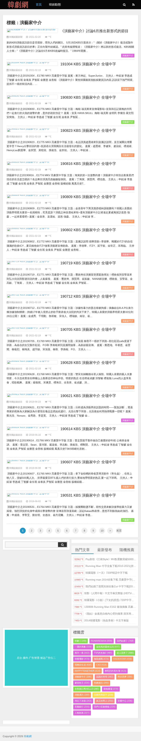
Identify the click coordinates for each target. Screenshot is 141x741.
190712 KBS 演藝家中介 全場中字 (88, 296)
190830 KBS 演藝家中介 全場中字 (88, 97)
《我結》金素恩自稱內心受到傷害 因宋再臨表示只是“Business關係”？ (105, 613)
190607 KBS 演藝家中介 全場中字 (88, 462)
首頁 (39, 4)
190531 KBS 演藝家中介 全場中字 (88, 495)
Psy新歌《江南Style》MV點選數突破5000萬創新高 (105, 559)
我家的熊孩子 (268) (103, 695)
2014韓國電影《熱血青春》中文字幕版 (101, 620)
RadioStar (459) (122, 659)
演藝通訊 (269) (82, 695)
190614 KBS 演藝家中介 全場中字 (88, 429)
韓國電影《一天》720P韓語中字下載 (101, 572)
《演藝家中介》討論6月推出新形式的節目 (94, 31)
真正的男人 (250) (104, 701)
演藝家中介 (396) (83, 676)
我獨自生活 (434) (83, 665)
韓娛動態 (55, 4)
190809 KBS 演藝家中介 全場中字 (88, 197)
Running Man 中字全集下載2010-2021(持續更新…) (105, 565)
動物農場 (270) (111, 689)
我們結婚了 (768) (125, 641)
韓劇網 (16, 4)
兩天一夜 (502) (82, 653)
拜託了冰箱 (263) (83, 701)
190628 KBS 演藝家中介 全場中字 (88, 363)
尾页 (119, 530)
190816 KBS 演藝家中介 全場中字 (88, 164)
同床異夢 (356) (125, 676)
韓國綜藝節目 (15, 70)
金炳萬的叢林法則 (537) (108, 646)
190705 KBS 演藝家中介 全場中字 (88, 329)
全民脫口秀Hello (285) (87, 689)
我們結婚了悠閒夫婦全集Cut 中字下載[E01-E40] (105, 586)
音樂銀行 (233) (82, 706)
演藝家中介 (127, 55)
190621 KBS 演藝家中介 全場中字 (88, 396)
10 (102, 530)
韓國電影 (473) (82, 659)
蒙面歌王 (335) (82, 683)
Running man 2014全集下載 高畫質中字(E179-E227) (105, 579)
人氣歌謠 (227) (82, 713)
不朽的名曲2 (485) (103, 653)
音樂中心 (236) (125, 701)
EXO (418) (101, 665)
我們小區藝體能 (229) (104, 706)
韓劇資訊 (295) (101, 683)
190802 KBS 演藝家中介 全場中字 (88, 230)
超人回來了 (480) (125, 653)
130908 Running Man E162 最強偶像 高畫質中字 (105, 606)
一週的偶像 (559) (83, 646)
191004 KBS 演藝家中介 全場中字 (88, 64)
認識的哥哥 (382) (104, 676)
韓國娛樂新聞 (15, 37)
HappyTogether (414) (87, 671)
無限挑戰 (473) (101, 659)
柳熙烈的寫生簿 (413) (115, 671)
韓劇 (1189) (80, 641)
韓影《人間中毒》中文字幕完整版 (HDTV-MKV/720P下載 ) (105, 593)
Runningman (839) (101, 641)
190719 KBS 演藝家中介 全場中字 (88, 263)
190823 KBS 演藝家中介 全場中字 (88, 130)
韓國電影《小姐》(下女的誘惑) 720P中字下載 (105, 600)
